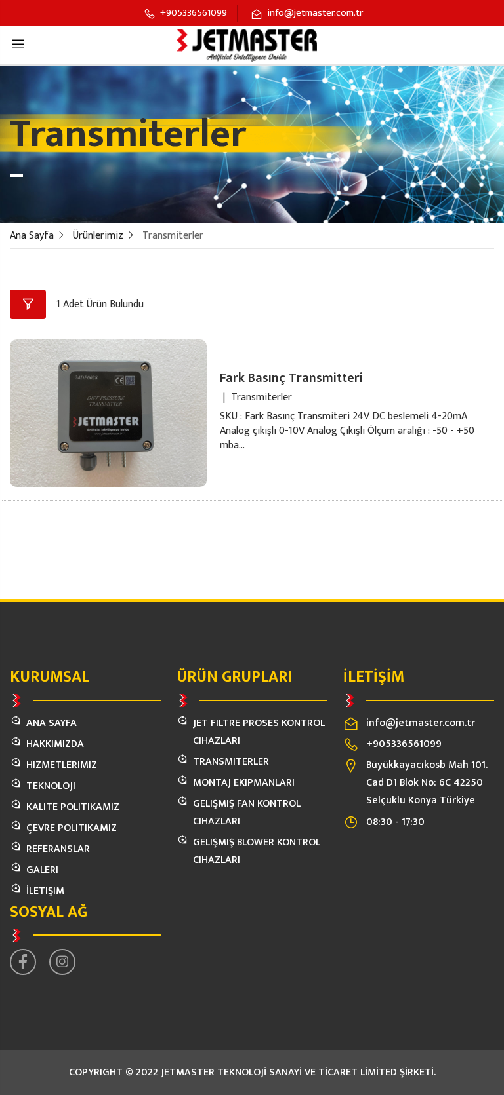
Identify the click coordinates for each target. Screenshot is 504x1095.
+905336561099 (404, 744)
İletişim (45, 891)
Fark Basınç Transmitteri (291, 378)
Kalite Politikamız (72, 807)
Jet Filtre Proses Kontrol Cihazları (259, 732)
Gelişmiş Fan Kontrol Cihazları (247, 812)
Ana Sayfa (32, 235)
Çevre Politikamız (71, 828)
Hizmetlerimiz (61, 765)
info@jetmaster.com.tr (420, 723)
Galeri (42, 870)
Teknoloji (50, 786)
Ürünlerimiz (98, 235)
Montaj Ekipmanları (244, 783)
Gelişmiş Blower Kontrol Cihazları (256, 851)
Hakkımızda (55, 744)
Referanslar (58, 849)
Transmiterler (231, 762)
